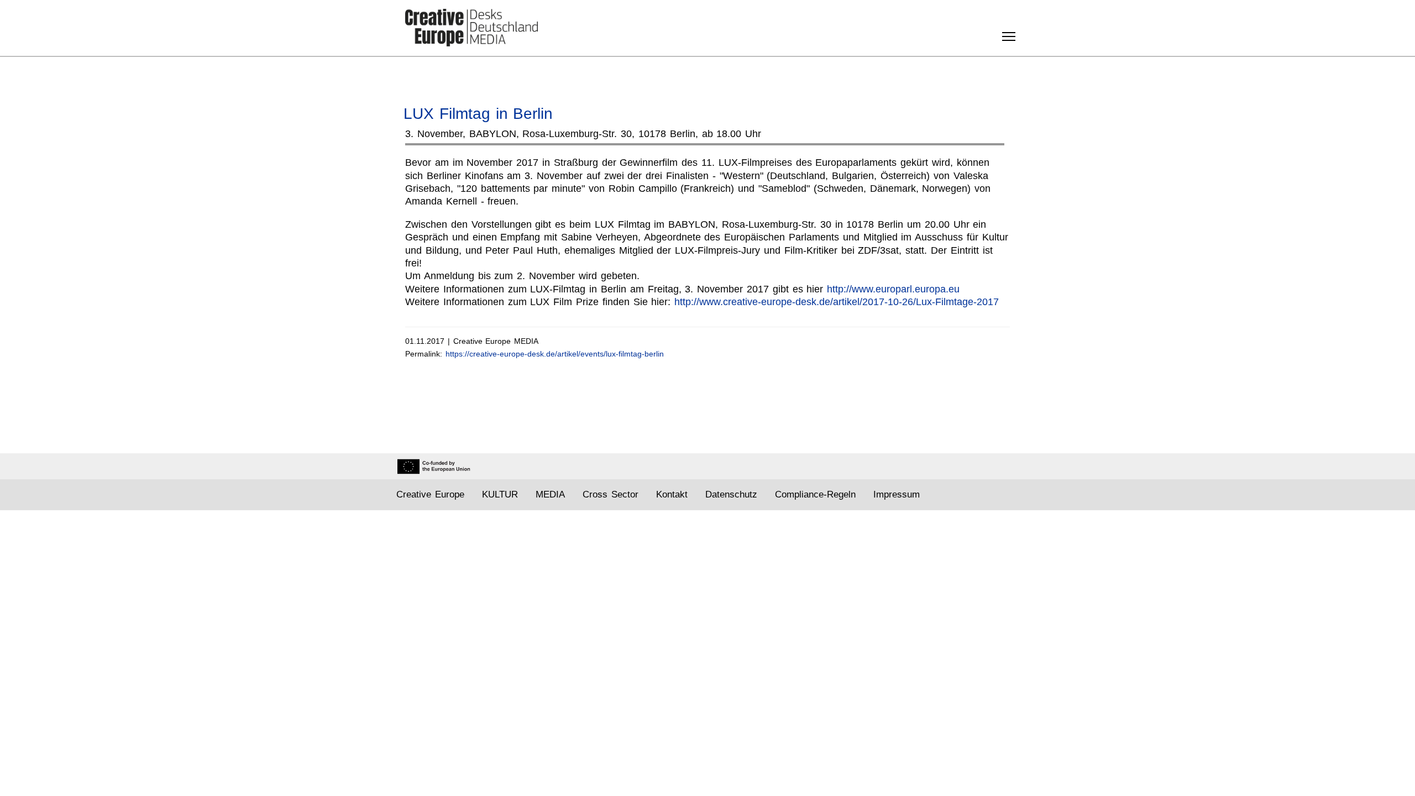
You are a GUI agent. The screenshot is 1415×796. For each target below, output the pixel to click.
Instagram (969, 495)
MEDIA (550, 494)
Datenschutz (731, 494)
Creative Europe (430, 494)
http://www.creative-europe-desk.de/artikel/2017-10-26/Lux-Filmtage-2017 (836, 301)
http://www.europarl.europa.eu (893, 289)
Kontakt (672, 494)
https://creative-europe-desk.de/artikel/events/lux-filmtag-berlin (555, 353)
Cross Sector (610, 494)
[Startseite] (471, 27)
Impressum (896, 494)
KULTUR (500, 494)
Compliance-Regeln (815, 494)
